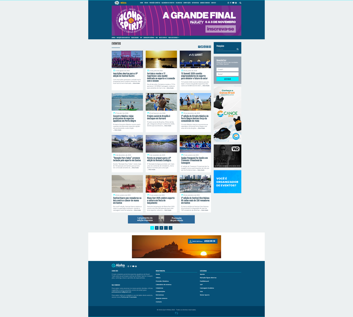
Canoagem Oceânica (148, 37)
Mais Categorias (173, 37)
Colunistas (179, 3)
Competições (187, 3)
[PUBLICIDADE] (161, 219)
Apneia (113, 37)
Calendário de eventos (168, 3)
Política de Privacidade (129, 297)
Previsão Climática (154, 3)
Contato (213, 3)
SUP (141, 37)
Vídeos (146, 3)
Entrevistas (195, 3)
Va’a (157, 37)
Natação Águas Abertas (123, 37)
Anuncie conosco (205, 3)
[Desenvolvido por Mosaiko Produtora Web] (176, 313)
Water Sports (163, 37)
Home (141, 3)
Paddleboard (135, 37)
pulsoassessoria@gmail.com (121, 292)
